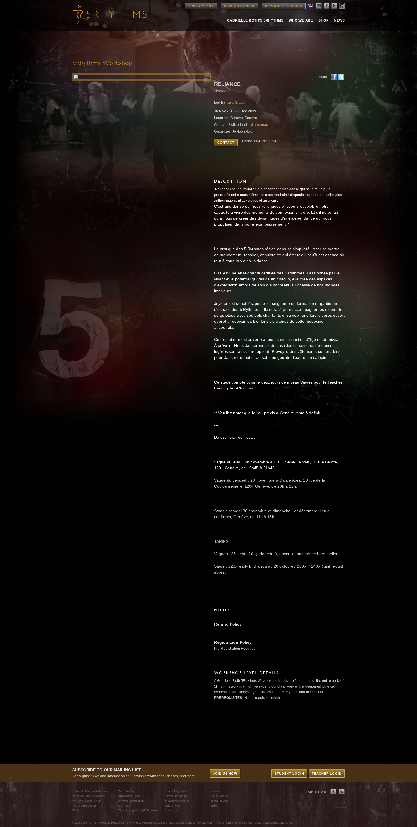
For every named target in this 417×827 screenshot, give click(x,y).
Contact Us (172, 810)
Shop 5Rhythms (175, 791)
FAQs (75, 810)
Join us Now (225, 773)
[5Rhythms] (103, 14)
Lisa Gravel (236, 103)
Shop (323, 20)
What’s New (172, 805)
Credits (215, 791)
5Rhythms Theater (177, 800)
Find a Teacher (239, 6)
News (339, 20)
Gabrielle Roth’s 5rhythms (255, 20)
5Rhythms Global (129, 795)
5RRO (214, 805)
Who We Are (301, 20)
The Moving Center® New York (138, 810)
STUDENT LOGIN (289, 773)
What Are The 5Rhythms (88, 795)
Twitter (341, 76)
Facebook (333, 76)
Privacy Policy (219, 795)
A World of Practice (131, 800)
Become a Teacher (283, 6)
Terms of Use (219, 800)
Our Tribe (124, 805)
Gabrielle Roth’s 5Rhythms (90, 791)
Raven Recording (176, 795)
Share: (323, 76)
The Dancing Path (84, 805)
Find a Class (201, 6)
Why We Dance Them (86, 800)
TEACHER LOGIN (327, 773)
